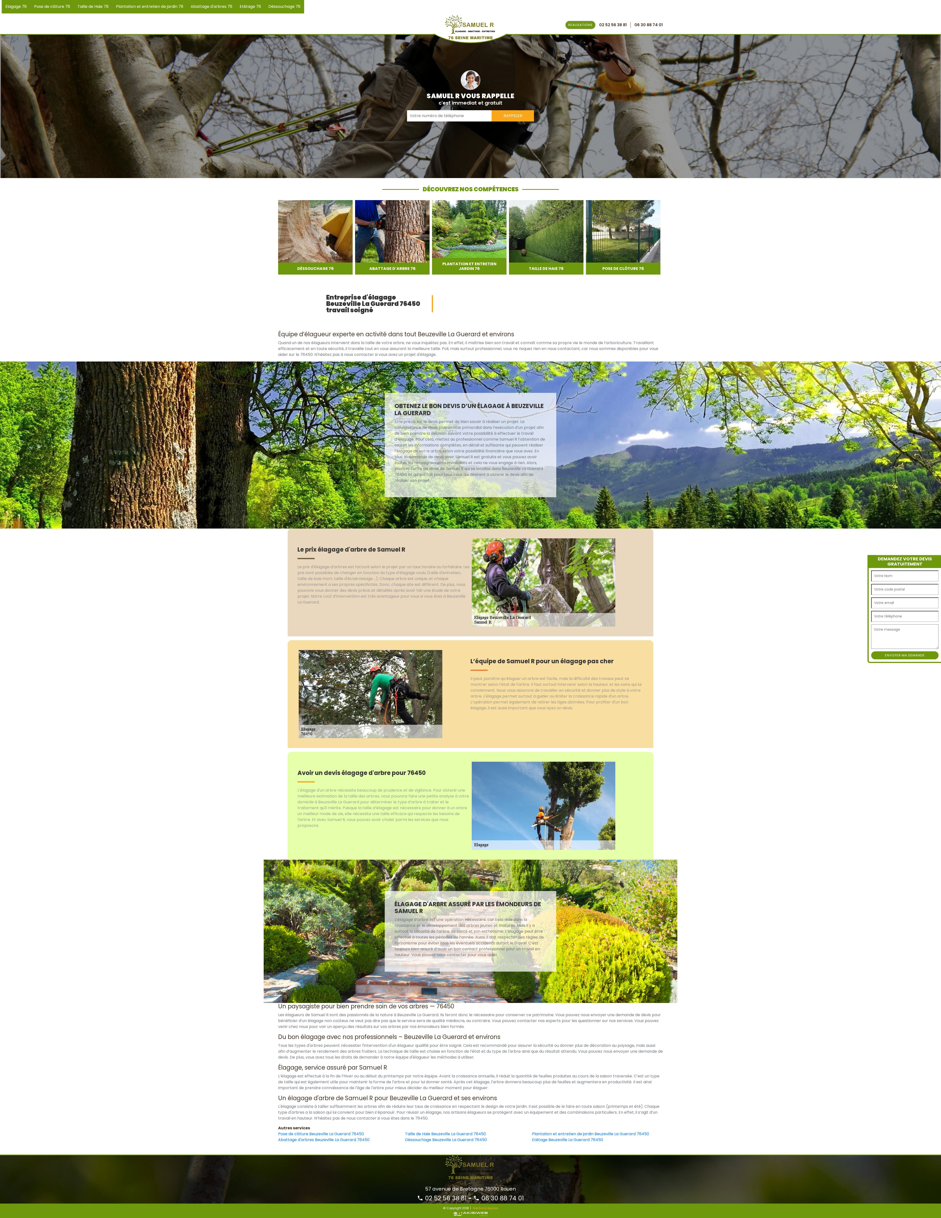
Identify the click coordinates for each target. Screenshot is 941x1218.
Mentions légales (485, 1208)
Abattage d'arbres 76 (211, 6)
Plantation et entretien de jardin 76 (149, 6)
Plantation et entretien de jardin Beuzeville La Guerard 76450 (590, 1134)
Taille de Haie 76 (93, 6)
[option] (315, 237)
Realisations (580, 25)
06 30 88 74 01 (502, 1198)
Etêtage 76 (250, 6)
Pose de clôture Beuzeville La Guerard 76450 (321, 1134)
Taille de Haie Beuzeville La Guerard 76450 (445, 1134)
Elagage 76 (16, 6)
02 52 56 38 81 (445, 1198)
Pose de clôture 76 (52, 6)
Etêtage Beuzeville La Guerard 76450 (567, 1140)
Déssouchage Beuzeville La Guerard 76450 (446, 1140)
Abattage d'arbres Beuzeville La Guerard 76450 (324, 1140)
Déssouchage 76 (284, 6)
